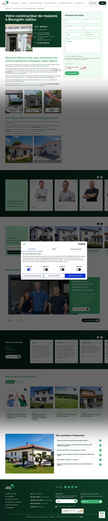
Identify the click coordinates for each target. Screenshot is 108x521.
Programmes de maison (14, 252)
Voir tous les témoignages (89, 320)
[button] (98, 177)
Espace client (93, 3)
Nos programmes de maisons (13, 502)
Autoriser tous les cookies (75, 275)
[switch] (46, 269)
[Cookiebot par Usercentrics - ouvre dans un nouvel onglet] (79, 244)
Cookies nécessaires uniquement (32, 275)
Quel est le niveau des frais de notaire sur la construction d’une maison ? (75, 464)
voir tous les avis (43, 29)
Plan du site (45, 516)
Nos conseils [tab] (10, 381)
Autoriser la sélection (54, 275)
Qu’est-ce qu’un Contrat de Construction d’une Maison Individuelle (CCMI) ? (75, 455)
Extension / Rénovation (36, 3)
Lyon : (36, 493)
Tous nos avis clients (12, 356)
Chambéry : (37, 506)
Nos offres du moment (11, 499)
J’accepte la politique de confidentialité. (75, 56)
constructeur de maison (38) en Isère (29, 84)
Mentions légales (38, 516)
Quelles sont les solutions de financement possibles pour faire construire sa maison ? (74, 445)
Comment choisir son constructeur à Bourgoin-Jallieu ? (72, 440)
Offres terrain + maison (14, 247)
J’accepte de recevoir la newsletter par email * (66, 507)
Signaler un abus (48, 342)
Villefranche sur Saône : (41, 500)
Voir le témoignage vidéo (80, 309)
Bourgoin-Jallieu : (39, 497)
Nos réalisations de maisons (66, 3)
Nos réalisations (9, 507)
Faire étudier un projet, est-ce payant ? (68, 459)
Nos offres (24, 3)
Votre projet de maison (50, 3)
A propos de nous (78, 3)
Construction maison (11, 493)
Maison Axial (8, 8)
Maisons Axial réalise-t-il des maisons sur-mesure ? (71, 450)
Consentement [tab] (32, 249)
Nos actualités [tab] (20, 381)
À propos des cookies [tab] (76, 249)
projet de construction (42, 66)
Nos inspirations (15, 3)
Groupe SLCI (51, 516)
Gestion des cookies (30, 516)
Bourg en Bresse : (39, 503)
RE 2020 (24, 77)
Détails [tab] (54, 249)
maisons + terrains (44, 80)
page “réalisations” (43, 133)
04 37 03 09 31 (43, 43)
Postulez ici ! (85, 501)
